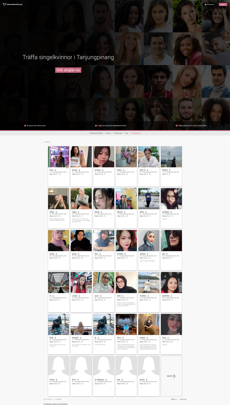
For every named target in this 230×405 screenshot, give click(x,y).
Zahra (142, 254)
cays (74, 212)
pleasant (164, 344)
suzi (97, 296)
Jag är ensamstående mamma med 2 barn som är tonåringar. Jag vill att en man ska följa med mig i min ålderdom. (126, 347)
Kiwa (97, 212)
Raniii (120, 212)
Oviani (98, 170)
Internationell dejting (96, 133)
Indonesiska (118, 133)
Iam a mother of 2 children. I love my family (81, 345)
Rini (119, 337)
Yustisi (143, 296)
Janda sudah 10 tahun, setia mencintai (57, 345)
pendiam (164, 219)
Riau (126, 133)
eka (119, 296)
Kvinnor (108, 133)
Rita (51, 337)
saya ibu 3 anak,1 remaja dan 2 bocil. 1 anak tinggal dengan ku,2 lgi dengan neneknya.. (126, 304)
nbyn (52, 212)
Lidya (74, 296)
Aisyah (75, 337)
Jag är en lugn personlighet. (147, 261)
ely (163, 254)
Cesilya (165, 212)
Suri (51, 170)
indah (142, 337)
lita (118, 379)
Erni (74, 379)
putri (74, 254)
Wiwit (165, 170)
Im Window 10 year (100, 344)
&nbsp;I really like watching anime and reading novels (57, 219)
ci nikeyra (99, 379)
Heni (119, 170)
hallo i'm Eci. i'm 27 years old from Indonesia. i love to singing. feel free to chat (81, 220)
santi (52, 254)
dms (142, 212)
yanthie (165, 296)
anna (142, 379)
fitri (96, 254)
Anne (74, 170)
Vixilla (120, 254)
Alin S (142, 170)
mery (52, 379)
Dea (164, 337)
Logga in (223, 4)
